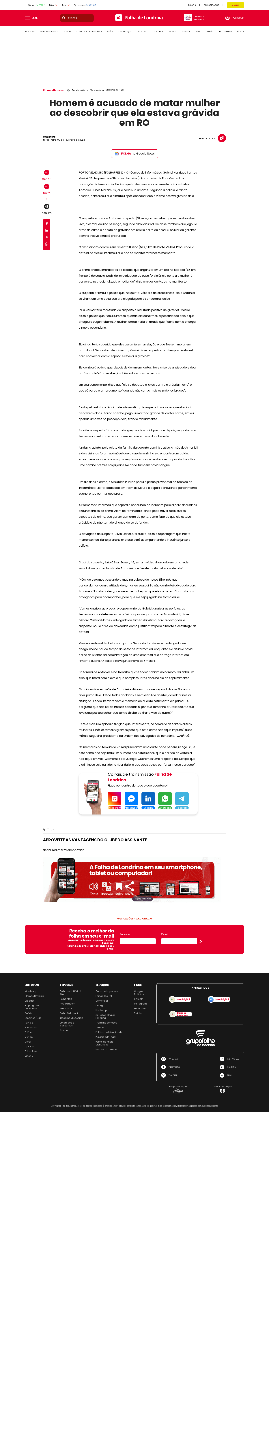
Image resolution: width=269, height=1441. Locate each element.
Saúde (28, 1013)
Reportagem (67, 1003)
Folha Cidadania (69, 1013)
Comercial (102, 1000)
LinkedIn (138, 998)
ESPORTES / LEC (126, 31)
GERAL (198, 31)
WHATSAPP (30, 31)
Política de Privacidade (109, 1032)
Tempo (100, 1027)
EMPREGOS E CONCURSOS (89, 31)
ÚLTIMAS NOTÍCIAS (49, 31)
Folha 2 (29, 1022)
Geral (28, 1041)
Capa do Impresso (107, 991)
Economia (31, 1027)
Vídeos (29, 1056)
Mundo (29, 1037)
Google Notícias (139, 993)
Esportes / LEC (33, 1017)
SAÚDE (110, 31)
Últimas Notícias (53, 90)
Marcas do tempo (106, 1049)
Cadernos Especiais (71, 1017)
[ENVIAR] (200, 941)
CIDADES (67, 31)
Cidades (30, 1000)
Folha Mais (66, 998)
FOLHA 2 (142, 31)
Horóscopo (102, 1010)
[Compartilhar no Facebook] (47, 224)
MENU (35, 18)
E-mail (164, 934)
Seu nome (125, 934)
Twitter (138, 1013)
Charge (100, 1005)
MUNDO (186, 31)
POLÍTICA (172, 31)
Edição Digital (104, 996)
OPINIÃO (210, 31)
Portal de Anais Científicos (104, 1043)
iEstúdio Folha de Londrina (105, 1016)
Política (29, 1032)
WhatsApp (31, 991)
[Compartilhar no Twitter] (46, 238)
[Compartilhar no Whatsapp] (46, 244)
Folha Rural (31, 1051)
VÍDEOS (240, 31)
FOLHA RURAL (225, 31)
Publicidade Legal (106, 1037)
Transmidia (66, 1008)
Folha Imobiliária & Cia (71, 993)
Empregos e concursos (32, 1007)
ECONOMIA (157, 31)
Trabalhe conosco (106, 1022)
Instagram (140, 1003)
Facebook (140, 1008)
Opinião (29, 1046)
